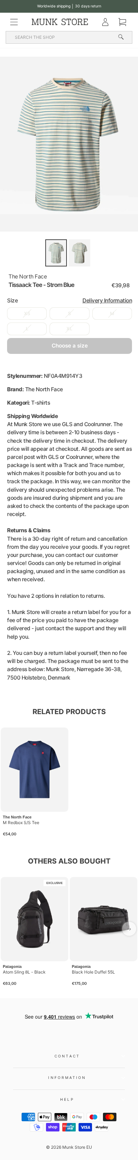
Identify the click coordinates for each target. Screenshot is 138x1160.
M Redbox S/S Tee (21, 822)
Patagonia (12, 966)
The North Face (27, 276)
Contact (67, 1056)
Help (67, 1099)
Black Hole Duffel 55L (93, 972)
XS (27, 313)
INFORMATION (67, 1077)
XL (69, 328)
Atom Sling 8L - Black (24, 972)
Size (69, 300)
